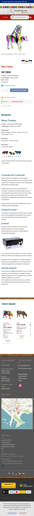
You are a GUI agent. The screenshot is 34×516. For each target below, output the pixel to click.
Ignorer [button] (29, 1)
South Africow (21, 323)
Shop (2, 54)
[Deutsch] (17, 473)
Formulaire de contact (25, 368)
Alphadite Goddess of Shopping (10, 323)
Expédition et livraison (8, 446)
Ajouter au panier (19, 90)
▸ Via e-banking (5, 459)
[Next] (30, 328)
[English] (10, 473)
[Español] (24, 473)
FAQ (2, 448)
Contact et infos (6, 440)
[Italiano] (20, 473)
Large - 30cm (21, 54)
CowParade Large (17, 101)
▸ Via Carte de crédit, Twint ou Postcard (12, 456)
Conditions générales (8, 444)
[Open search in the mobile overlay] (19, 17)
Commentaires (5, 442)
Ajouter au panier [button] (10, 339)
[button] (5, 17)
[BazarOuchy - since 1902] (17, 10)
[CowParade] (27, 61)
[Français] (13, 473)
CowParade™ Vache (11, 54)
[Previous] (4, 328)
